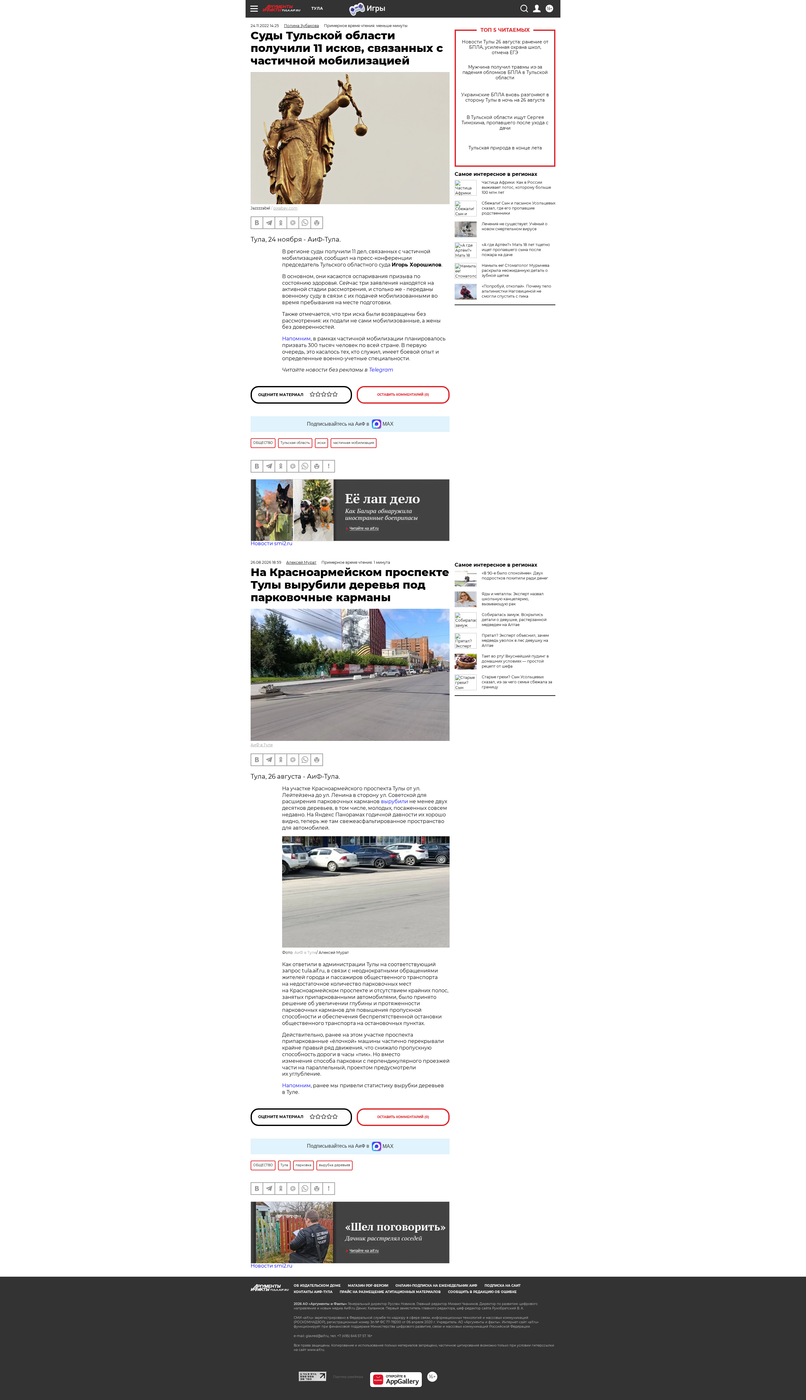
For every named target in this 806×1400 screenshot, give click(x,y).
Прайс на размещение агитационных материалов (390, 1292)
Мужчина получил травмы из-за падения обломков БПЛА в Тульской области (505, 72)
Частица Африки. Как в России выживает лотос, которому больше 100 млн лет (516, 187)
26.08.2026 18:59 (266, 562)
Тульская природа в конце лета (505, 148)
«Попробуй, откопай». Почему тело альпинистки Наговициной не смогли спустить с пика (516, 291)
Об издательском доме (317, 1286)
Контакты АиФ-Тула (313, 1292)
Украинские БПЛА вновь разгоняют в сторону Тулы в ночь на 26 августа (505, 97)
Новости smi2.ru (271, 543)
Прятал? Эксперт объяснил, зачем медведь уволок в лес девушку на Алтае (515, 640)
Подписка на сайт (502, 1286)
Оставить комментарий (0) (403, 395)
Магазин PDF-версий (368, 1286)
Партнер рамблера (348, 1377)
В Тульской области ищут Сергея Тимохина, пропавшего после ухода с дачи (505, 123)
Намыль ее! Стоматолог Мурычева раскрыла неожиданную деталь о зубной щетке (515, 270)
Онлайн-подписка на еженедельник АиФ (436, 1286)
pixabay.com (285, 208)
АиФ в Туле (262, 744)
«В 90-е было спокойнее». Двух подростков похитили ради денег (515, 575)
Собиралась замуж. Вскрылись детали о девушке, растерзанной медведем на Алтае (514, 619)
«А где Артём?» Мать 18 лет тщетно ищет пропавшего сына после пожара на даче (516, 249)
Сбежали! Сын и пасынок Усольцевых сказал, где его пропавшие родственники (518, 208)
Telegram (381, 370)
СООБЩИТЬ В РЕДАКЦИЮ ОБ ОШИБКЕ (482, 1292)
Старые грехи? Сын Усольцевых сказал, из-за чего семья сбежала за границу (517, 682)
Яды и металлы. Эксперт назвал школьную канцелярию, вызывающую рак (513, 598)
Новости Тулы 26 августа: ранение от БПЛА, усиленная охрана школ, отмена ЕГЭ (505, 47)
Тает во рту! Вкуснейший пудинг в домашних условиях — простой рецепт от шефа (515, 661)
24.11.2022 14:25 (265, 25)
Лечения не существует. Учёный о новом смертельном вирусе (515, 226)
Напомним (296, 339)
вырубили (394, 801)
